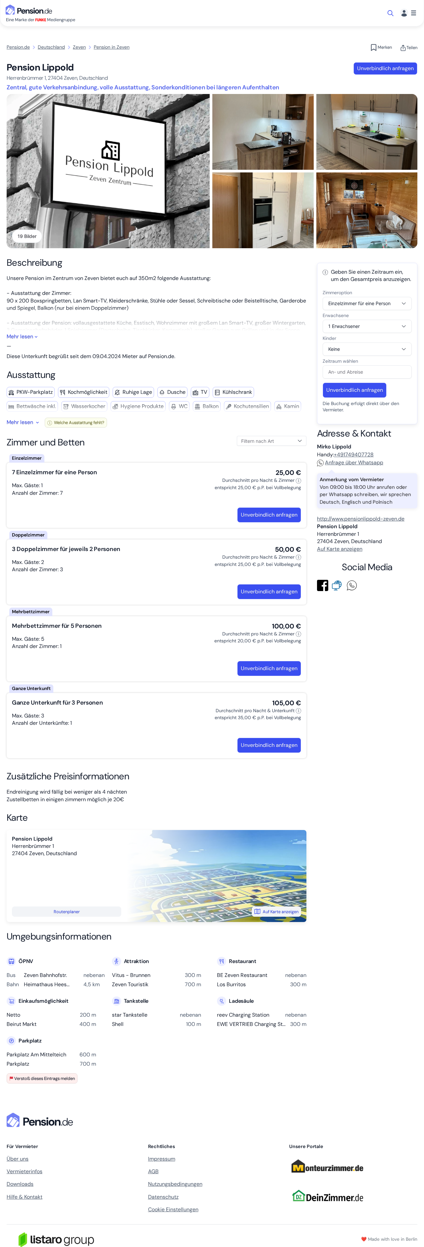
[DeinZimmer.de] (327, 1205)
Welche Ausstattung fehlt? (78, 422)
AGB (153, 1171)
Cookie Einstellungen (173, 1209)
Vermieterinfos (24, 1171)
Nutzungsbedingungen (175, 1183)
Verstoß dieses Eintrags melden (44, 1078)
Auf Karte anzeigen (280, 911)
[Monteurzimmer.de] (327, 1175)
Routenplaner (67, 911)
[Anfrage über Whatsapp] (353, 584)
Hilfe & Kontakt (24, 1196)
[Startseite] (41, 1120)
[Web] (338, 584)
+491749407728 (354, 454)
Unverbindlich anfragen (385, 68)
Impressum (161, 1158)
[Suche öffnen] (391, 13)
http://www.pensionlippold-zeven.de (360, 518)
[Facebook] (324, 584)
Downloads (20, 1183)
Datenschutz (163, 1196)
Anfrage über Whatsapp (354, 462)
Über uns (17, 1158)
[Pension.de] (30, 9)
